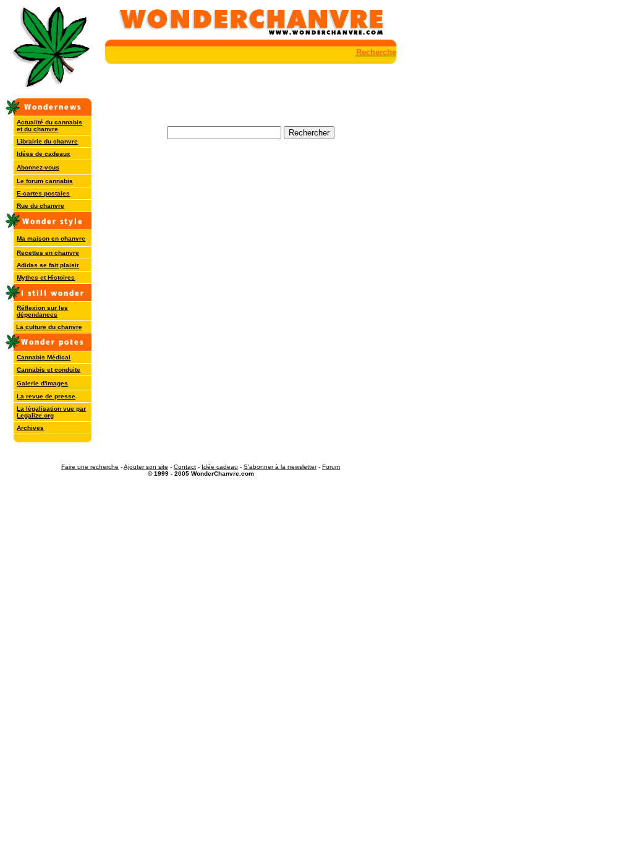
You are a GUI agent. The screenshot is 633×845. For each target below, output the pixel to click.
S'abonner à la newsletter (280, 466)
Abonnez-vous (38, 167)
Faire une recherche (90, 466)
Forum (331, 466)
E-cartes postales (43, 193)
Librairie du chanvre (47, 141)
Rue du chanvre (40, 205)
